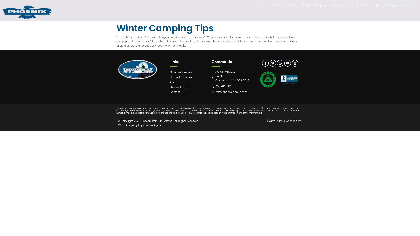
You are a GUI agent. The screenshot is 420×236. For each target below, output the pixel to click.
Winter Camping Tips (165, 28)
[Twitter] (273, 63)
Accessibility (294, 121)
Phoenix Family (384, 5)
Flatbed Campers (314, 5)
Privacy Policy (274, 121)
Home (264, 5)
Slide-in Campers (285, 5)
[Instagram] (295, 63)
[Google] (280, 63)
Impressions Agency (150, 125)
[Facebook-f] (265, 63)
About (361, 5)
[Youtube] (287, 63)
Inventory (409, 5)
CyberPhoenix (341, 5)
